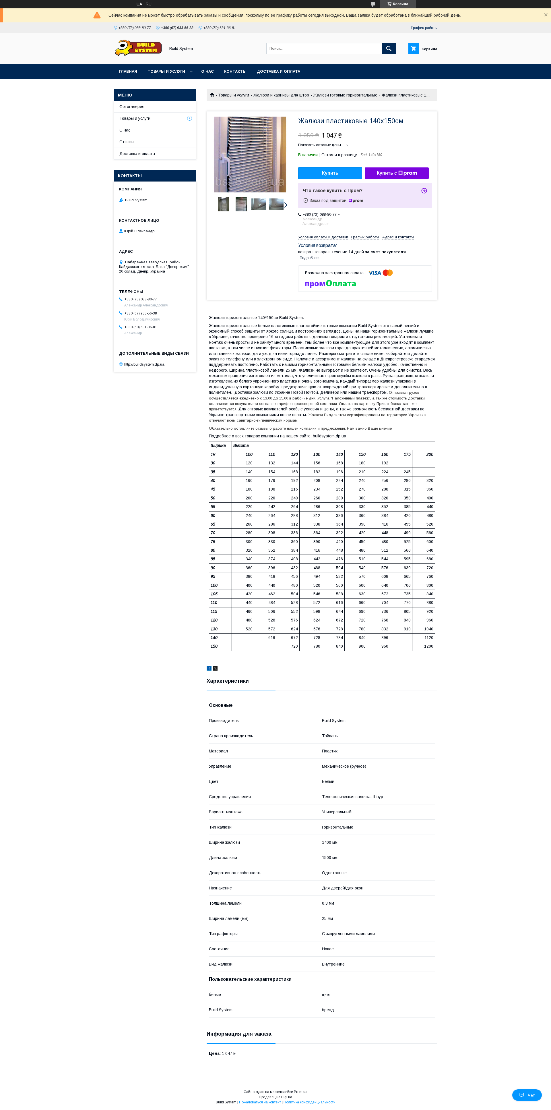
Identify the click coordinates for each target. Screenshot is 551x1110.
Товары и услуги (166, 71)
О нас (207, 71)
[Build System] (138, 56)
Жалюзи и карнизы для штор (281, 95)
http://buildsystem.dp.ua (144, 364)
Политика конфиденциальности (309, 1102)
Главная (128, 71)
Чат (531, 1095)
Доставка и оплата (278, 71)
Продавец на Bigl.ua (275, 1097)
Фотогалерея (131, 106)
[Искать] (389, 48)
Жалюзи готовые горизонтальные (345, 95)
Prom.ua (300, 1092)
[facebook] (209, 669)
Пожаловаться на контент (260, 1102)
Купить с (387, 173)
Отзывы (126, 142)
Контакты (235, 71)
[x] (215, 669)
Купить (330, 173)
